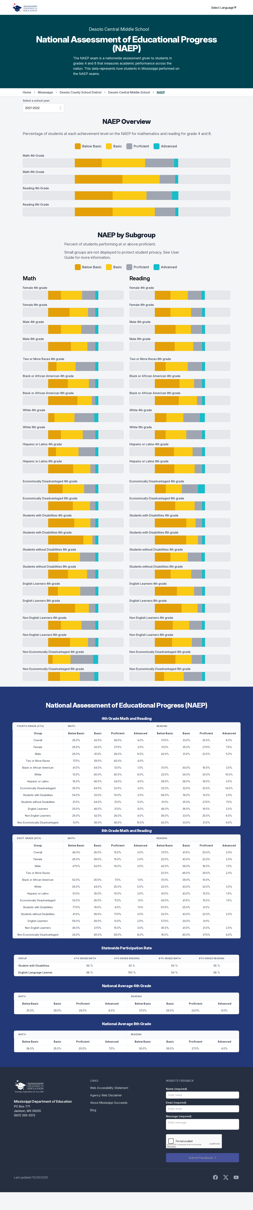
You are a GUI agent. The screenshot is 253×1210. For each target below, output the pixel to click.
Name (176, 1088)
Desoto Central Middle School (129, 92)
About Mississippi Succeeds (108, 1103)
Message (179, 1116)
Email (176, 1102)
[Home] (24, 7)
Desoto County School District (80, 92)
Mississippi (45, 92)
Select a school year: (36, 100)
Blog (93, 1110)
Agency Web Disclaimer (106, 1095)
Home (27, 92)
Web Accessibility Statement (109, 1088)
